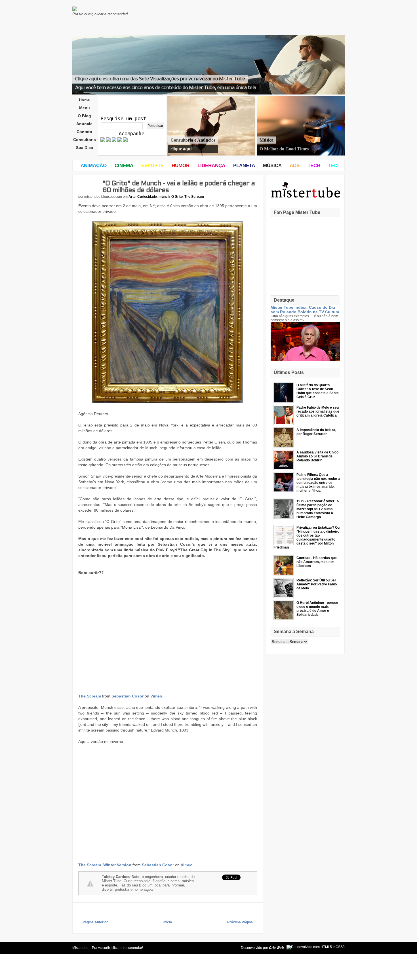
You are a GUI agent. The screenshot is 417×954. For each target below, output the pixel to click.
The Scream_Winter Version (104, 865)
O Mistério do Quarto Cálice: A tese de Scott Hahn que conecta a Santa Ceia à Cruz (317, 391)
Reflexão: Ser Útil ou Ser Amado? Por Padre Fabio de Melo (316, 584)
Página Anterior (95, 922)
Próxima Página (240, 922)
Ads (295, 165)
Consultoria (84, 139)
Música (272, 165)
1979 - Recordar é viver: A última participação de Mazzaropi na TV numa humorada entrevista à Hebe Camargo (317, 509)
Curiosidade (147, 197)
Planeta (244, 165)
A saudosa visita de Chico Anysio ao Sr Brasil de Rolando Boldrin (317, 456)
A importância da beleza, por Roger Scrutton (316, 432)
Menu (84, 108)
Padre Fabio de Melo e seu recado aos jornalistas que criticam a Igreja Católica (317, 411)
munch (164, 197)
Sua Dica (84, 147)
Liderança (211, 165)
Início (167, 922)
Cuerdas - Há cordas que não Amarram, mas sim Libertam (316, 562)
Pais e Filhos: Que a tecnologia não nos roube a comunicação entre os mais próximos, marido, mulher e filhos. (318, 483)
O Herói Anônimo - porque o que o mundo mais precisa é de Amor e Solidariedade (317, 609)
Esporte (152, 165)
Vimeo (156, 696)
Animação (94, 165)
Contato (84, 131)
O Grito (177, 197)
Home (84, 100)
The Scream (194, 197)
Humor (180, 165)
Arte (132, 197)
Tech (314, 165)
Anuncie (84, 123)
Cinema (124, 165)
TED (333, 165)
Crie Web (276, 948)
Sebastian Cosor (127, 696)
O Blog (84, 116)
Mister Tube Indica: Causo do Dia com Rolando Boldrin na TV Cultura (305, 309)
